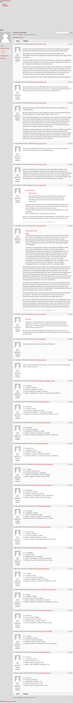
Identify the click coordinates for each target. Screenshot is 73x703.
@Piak (27, 233)
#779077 (70, 547)
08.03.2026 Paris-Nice (41, 547)
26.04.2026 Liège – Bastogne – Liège (45, 381)
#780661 (70, 314)
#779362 (70, 464)
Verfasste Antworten (3, 52)
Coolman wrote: (32, 193)
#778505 (70, 673)
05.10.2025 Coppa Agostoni (44, 673)
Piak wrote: (28, 319)
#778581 (70, 631)
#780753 (70, 164)
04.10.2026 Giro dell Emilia (43, 652)
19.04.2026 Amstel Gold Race (43, 422)
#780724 (70, 225)
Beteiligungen (4, 55)
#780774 (70, 82)
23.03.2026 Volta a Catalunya (43, 506)
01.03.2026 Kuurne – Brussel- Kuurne (47, 589)
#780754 (70, 143)
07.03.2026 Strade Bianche (42, 568)
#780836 (70, 44)
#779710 (70, 381)
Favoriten (3, 58)
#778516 (70, 652)
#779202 (70, 527)
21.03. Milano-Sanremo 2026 (43, 527)
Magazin (5, 5)
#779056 (70, 568)
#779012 (70, 610)
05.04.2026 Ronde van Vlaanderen (44, 464)
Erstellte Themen (5, 48)
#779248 (70, 506)
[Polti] (5, 43)
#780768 (70, 103)
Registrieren (16, 37)
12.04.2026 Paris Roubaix (41, 443)
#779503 (70, 443)
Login (21, 37)
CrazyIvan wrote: (30, 190)
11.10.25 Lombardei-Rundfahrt (44, 631)
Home (4, 4)
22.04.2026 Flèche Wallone (43, 401)
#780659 (70, 360)
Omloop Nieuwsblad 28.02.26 (44, 610)
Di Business (9, 701)
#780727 (70, 185)
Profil (2, 45)
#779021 (70, 589)
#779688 (70, 401)
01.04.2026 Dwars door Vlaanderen (43, 485)
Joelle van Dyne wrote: (31, 230)
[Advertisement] (36, 18)
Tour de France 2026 (40, 44)
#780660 (70, 339)
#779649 (70, 422)
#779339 (70, 485)
